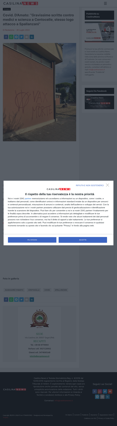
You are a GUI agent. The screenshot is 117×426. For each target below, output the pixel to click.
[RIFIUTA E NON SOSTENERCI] (108, 186)
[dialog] (58, 213)
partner (28, 198)
